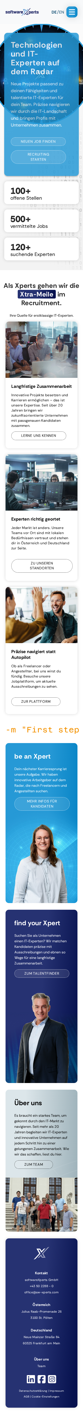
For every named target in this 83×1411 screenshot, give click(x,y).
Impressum (57, 1391)
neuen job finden (38, 141)
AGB (26, 1396)
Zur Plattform (35, 701)
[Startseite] (22, 12)
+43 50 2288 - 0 (41, 1286)
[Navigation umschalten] (71, 12)
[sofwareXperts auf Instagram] (52, 1379)
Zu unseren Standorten (42, 565)
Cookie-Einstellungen (45, 1396)
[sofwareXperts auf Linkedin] (31, 1379)
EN (61, 12)
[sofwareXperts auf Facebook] (41, 1379)
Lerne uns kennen (38, 435)
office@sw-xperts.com (41, 1292)
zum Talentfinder (41, 973)
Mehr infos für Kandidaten (42, 803)
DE (54, 12)
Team (41, 1366)
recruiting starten (38, 157)
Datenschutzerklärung (33, 1391)
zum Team (33, 1164)
